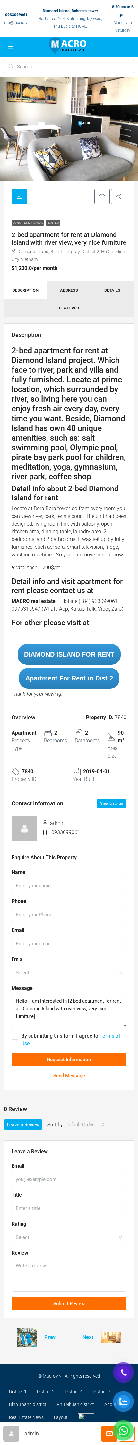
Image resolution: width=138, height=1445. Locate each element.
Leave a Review (23, 1124)
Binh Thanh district (28, 1404)
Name (18, 872)
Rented (53, 222)
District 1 (18, 1391)
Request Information (69, 1059)
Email (18, 930)
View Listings (111, 803)
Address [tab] (69, 290)
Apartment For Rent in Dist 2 (69, 678)
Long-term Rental (28, 222)
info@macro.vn (16, 22)
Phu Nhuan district (75, 1404)
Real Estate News (26, 1417)
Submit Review (69, 1304)
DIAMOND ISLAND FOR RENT (69, 654)
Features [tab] (69, 308)
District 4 (73, 1391)
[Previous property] (27, 1337)
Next (88, 1337)
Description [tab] (26, 290)
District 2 (46, 1391)
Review (20, 1253)
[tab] (19, 196)
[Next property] (111, 1337)
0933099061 (16, 15)
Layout (61, 1417)
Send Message (69, 1076)
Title (17, 1195)
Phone (19, 901)
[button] (102, 196)
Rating (19, 1224)
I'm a (17, 959)
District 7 (101, 1391)
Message (22, 988)
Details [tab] (112, 290)
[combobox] (69, 972)
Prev (50, 1337)
